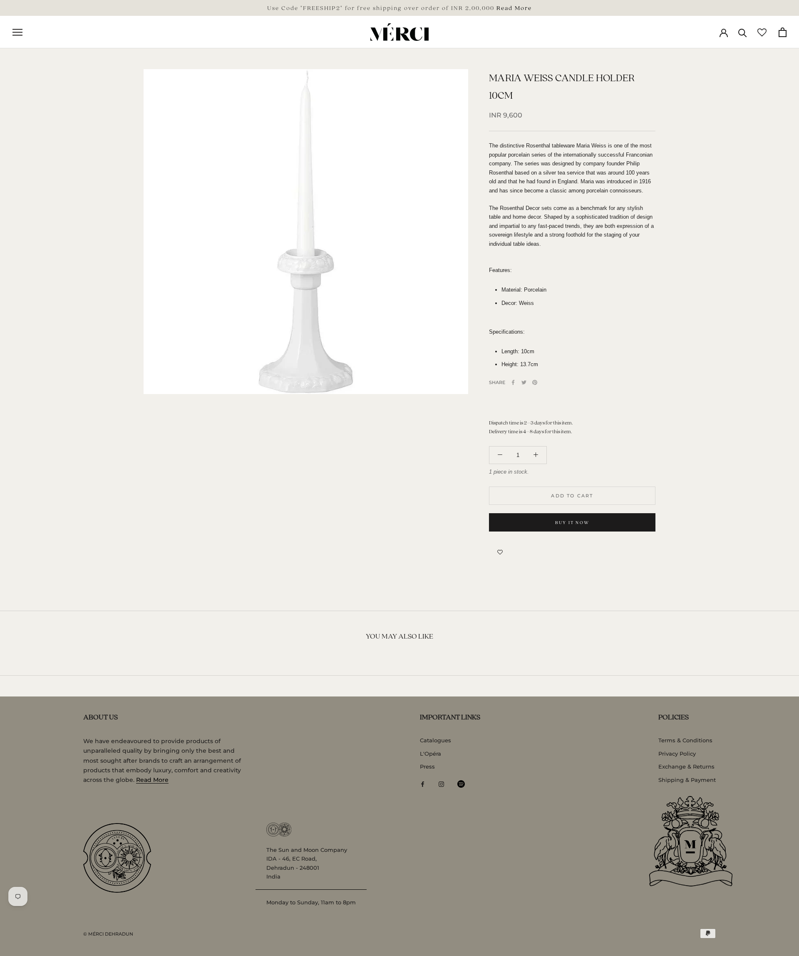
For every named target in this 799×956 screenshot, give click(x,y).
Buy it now (572, 522)
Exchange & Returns (686, 766)
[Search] (742, 32)
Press (427, 766)
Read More (514, 7)
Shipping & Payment (687, 779)
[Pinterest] (534, 382)
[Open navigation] (17, 32)
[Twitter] (523, 382)
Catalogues (435, 740)
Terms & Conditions (685, 740)
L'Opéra (430, 753)
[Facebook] (513, 382)
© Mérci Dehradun (108, 934)
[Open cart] (783, 32)
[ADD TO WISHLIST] (500, 552)
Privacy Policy (677, 753)
